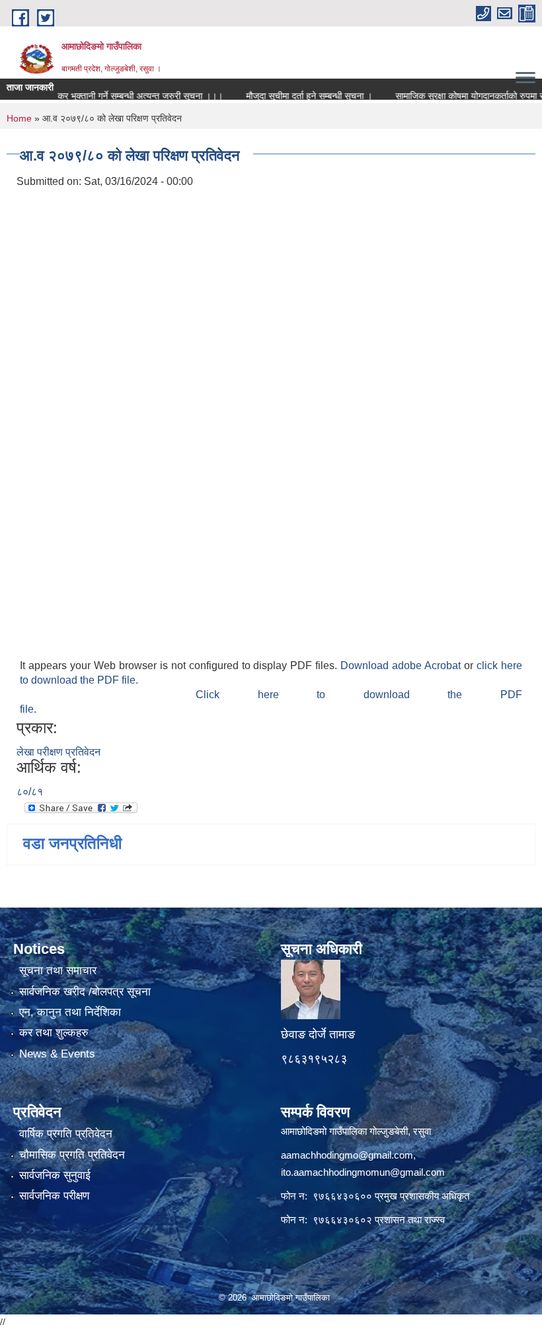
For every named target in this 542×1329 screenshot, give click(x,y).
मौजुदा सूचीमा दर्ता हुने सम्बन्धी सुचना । (291, 95)
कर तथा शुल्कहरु (54, 1032)
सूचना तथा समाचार (58, 970)
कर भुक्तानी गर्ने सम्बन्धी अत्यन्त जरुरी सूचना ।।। (122, 95)
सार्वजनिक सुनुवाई (55, 1175)
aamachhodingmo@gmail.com (347, 1155)
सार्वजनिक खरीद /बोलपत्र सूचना (85, 992)
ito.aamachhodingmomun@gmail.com (363, 1172)
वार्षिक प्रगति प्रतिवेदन (65, 1134)
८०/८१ (30, 791)
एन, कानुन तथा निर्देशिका (70, 1012)
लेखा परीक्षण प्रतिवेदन (58, 752)
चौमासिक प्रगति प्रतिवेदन (72, 1155)
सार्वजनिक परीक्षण (54, 1196)
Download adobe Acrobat (402, 665)
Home (19, 118)
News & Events (57, 1054)
